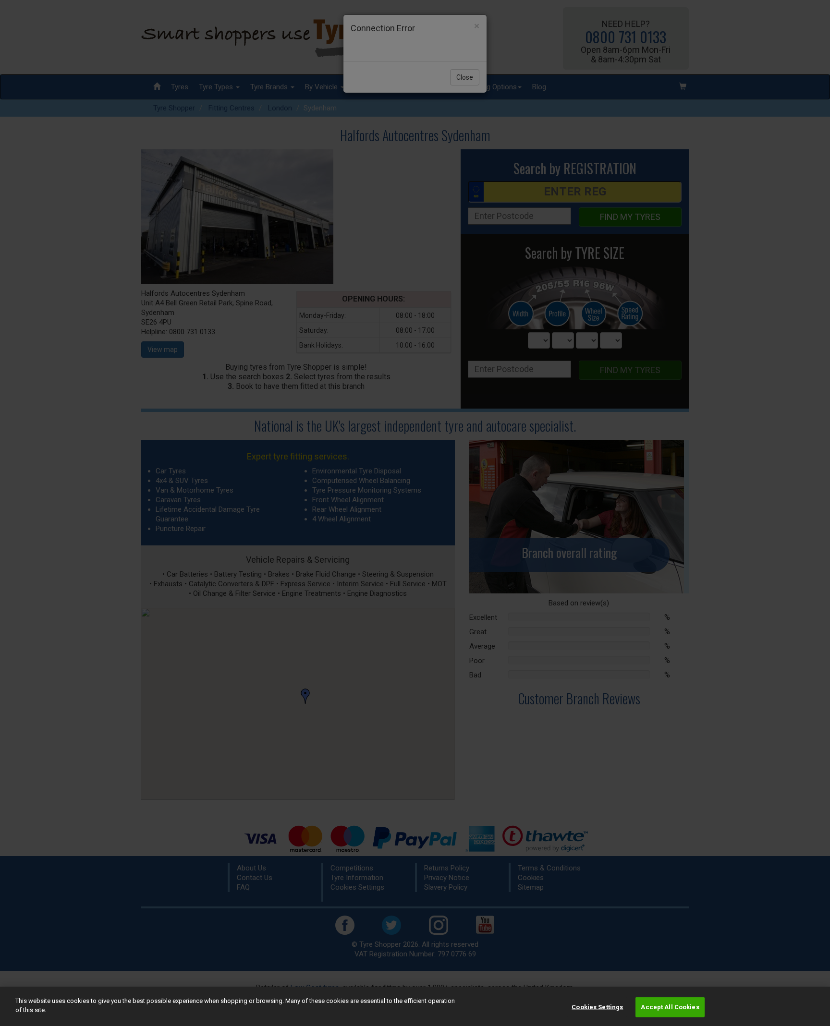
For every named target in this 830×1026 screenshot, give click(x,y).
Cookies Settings (597, 1007)
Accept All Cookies (670, 1007)
